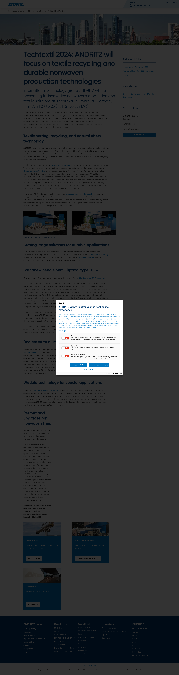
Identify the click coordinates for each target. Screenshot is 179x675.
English (61, 303)
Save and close (89, 369)
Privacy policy (63, 331)
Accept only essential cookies (99, 365)
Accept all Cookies (79, 365)
